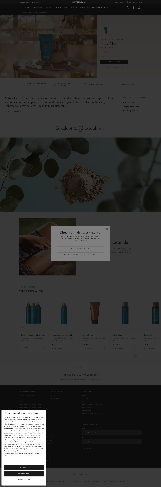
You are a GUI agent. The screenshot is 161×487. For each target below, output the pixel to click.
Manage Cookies (24, 479)
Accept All (24, 467)
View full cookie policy (13, 461)
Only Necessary (24, 473)
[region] (23, 448)
